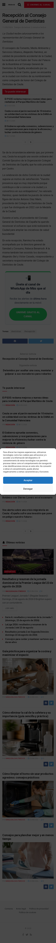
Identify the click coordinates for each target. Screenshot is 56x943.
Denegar (28, 488)
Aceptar (28, 480)
